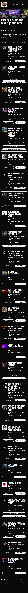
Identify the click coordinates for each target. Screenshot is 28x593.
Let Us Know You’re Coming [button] (14, 82)
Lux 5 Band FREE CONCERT (15, 465)
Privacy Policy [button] (4, 582)
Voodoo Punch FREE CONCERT (16, 68)
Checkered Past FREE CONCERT (15, 233)
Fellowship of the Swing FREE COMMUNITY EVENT (16, 175)
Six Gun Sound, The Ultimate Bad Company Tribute (16, 253)
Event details (8, 61)
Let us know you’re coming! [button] (14, 516)
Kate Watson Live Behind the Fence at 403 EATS (16, 524)
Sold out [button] (20, 357)
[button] (4, 581)
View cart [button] (22, 4)
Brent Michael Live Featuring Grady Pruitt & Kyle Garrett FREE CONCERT (16, 132)
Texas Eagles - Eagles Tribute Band (14, 213)
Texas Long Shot (15, 542)
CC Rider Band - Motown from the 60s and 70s (15, 90)
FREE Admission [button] (20, 187)
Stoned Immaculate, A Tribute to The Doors (16, 408)
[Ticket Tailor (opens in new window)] (23, 582)
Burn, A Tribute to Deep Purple (16, 194)
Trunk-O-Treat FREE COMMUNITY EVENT (16, 327)
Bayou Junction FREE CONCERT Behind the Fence (17, 501)
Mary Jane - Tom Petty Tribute (15, 291)
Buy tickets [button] (20, 61)
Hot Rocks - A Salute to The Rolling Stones (14, 428)
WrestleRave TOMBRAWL (13, 309)
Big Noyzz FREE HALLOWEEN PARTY (15, 345)
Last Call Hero (14, 483)
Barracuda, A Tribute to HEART (15, 447)
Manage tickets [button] (15, 4)
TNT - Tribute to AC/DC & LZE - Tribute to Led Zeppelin (15, 387)
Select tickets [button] (20, 206)
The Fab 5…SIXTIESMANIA (13, 272)
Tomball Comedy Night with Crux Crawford (15, 48)
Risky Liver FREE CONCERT (15, 364)
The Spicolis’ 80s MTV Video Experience (15, 110)
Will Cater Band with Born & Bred (15, 156)
